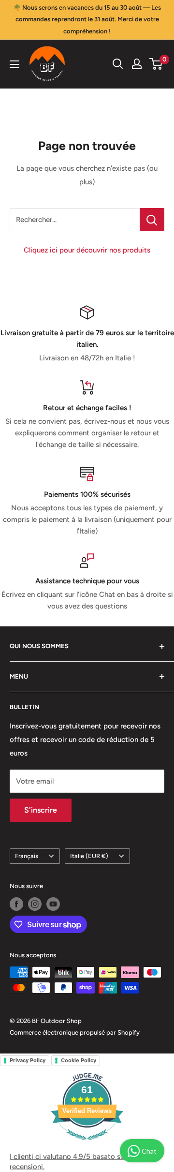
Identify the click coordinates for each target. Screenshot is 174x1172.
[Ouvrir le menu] (14, 64)
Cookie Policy (78, 1060)
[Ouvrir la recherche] (118, 64)
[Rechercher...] (152, 219)
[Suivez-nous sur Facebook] (16, 904)
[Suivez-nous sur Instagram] (35, 904)
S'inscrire (40, 810)
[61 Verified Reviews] (87, 1145)
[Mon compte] (137, 64)
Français (26, 856)
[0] (156, 64)
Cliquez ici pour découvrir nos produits (87, 250)
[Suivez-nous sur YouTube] (53, 904)
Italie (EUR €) (89, 856)
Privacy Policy (27, 1060)
